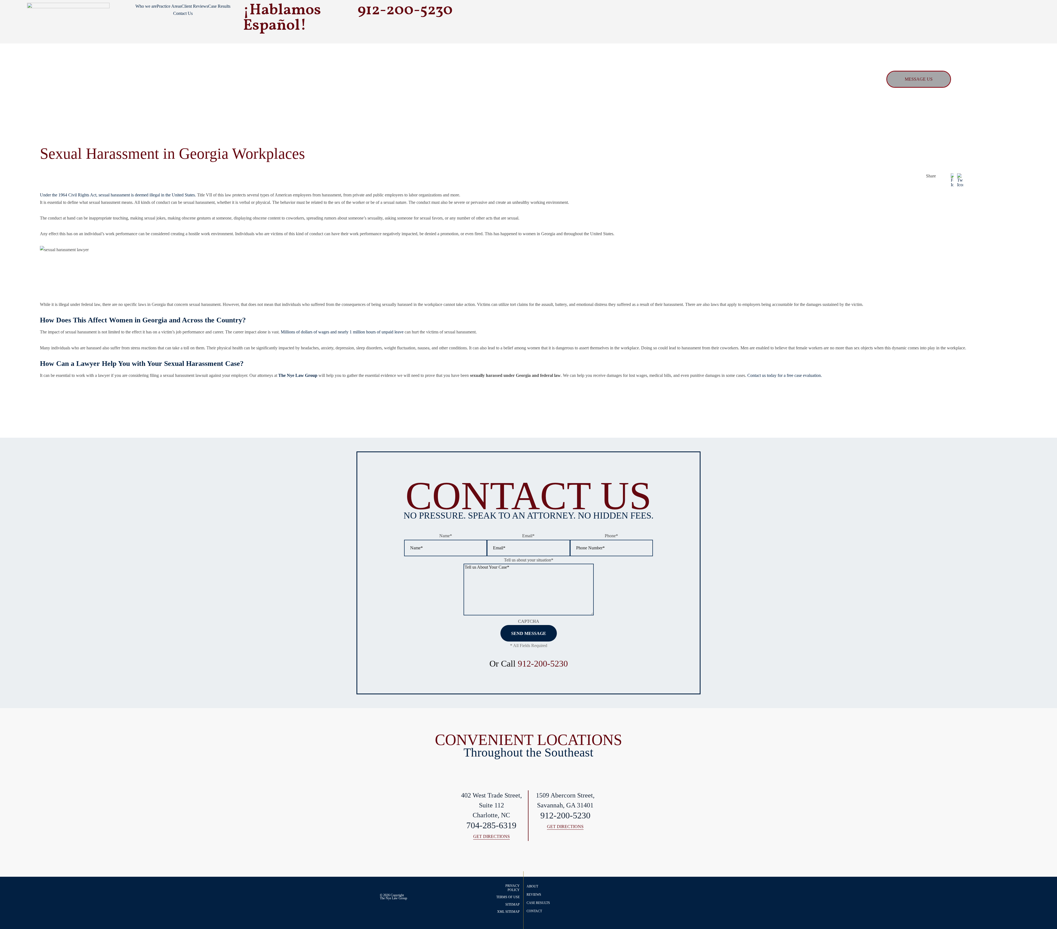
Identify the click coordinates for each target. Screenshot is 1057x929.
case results (538, 903)
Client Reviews (194, 6)
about (532, 886)
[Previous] (978, 399)
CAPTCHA (528, 621)
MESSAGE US (919, 79)
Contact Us (183, 13)
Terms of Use (508, 897)
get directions (491, 837)
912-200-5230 (543, 663)
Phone (611, 535)
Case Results (219, 6)
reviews (534, 895)
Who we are (146, 6)
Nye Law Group (396, 898)
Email (528, 535)
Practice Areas (169, 6)
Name (445, 535)
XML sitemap (508, 912)
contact (534, 911)
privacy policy (512, 888)
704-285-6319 (491, 825)
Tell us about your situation (528, 560)
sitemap (512, 904)
